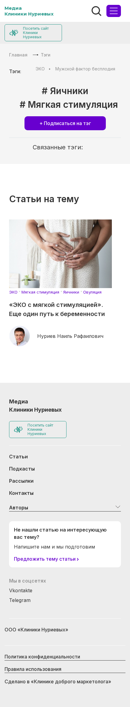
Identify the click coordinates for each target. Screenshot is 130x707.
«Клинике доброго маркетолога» (71, 681)
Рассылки (21, 481)
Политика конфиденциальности (42, 657)
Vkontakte (20, 590)
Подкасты (22, 469)
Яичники (71, 292)
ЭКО (40, 68)
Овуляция (92, 292)
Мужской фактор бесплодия (85, 68)
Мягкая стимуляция (40, 292)
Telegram (20, 600)
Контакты (21, 493)
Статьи (18, 457)
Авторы (18, 508)
